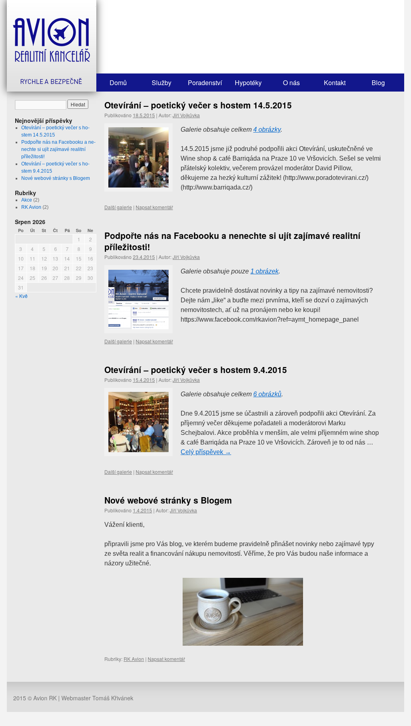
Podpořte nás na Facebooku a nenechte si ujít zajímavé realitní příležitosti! (58, 149)
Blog (378, 82)
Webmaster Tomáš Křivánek (97, 698)
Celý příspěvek (206, 452)
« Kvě (21, 295)
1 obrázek (264, 271)
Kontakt (335, 82)
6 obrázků (267, 394)
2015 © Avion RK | (37, 698)
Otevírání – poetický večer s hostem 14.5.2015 (198, 105)
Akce (26, 200)
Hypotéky (248, 82)
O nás (291, 82)
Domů (118, 82)
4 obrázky (267, 129)
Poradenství (205, 82)
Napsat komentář (154, 207)
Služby (161, 82)
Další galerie (118, 207)
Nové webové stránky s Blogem (55, 178)
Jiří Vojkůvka (186, 115)
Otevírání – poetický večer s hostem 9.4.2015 (195, 369)
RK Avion (31, 207)
